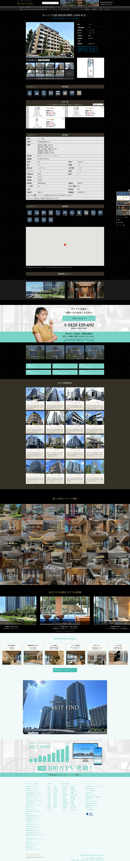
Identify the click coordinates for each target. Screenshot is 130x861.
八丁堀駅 (64, 807)
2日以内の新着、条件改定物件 (93, 797)
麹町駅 (72, 801)
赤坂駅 (64, 790)
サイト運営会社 (90, 340)
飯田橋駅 (73, 797)
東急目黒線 (40, 151)
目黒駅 (45, 145)
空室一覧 (107, 9)
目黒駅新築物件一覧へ (31, 366)
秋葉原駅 (73, 809)
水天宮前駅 (65, 803)
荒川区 (55, 801)
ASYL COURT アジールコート (33, 832)
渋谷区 (49, 788)
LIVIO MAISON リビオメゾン (32, 843)
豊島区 (55, 799)
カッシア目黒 (41, 6)
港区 (49, 786)
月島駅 (64, 809)
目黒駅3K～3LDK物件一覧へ (86, 372)
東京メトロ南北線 (42, 149)
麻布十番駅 (65, 786)
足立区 (49, 807)
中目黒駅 (73, 805)
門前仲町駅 (73, 790)
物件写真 (86, 9)
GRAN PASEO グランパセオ (32, 818)
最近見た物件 (120, 199)
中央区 (55, 786)
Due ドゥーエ (29, 813)
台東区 (55, 794)
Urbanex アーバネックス (31, 799)
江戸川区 (50, 809)
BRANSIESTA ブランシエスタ (33, 830)
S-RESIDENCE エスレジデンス (33, 820)
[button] (100, 611)
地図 (100, 9)
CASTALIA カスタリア (31, 803)
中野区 (49, 803)
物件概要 (94, 9)
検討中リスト (89, 799)
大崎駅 (72, 803)
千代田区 (56, 790)
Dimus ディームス (30, 807)
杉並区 (55, 803)
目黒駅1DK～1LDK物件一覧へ (60, 372)
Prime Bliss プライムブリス (32, 849)
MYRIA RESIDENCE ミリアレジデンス (34, 815)
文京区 (49, 794)
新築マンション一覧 (90, 794)
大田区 (49, 799)
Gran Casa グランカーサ (31, 828)
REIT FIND (22, 6)
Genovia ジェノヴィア (31, 822)
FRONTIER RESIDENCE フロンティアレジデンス (35, 835)
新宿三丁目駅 (74, 794)
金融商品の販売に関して (91, 803)
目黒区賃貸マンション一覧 (31, 6)
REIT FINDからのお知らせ (92, 805)
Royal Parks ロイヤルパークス (33, 824)
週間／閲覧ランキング (91, 788)
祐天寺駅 (46, 153)
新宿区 (49, 790)
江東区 (55, 788)
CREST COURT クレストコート (33, 826)
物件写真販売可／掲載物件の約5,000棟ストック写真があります (51, 78)
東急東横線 (40, 153)
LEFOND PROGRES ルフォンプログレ (34, 801)
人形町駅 (64, 801)
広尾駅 (64, 792)
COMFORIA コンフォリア (32, 790)
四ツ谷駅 (73, 799)
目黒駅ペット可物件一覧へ (32, 372)
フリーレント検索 (90, 790)
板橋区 (49, 805)
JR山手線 (40, 145)
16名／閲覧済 (66, 9)
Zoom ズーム (29, 841)
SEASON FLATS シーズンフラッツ (34, 811)
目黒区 (42, 141)
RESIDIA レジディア (30, 788)
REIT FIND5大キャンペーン (64, 670)
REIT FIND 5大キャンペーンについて (94, 786)
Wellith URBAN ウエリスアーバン (33, 839)
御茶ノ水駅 (73, 807)
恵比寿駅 (73, 788)
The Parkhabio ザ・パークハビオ (33, 792)
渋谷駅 (72, 786)
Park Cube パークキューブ (32, 797)
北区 (49, 801)
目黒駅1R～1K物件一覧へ (59, 366)
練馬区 (55, 805)
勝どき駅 (64, 799)
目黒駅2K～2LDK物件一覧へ (86, 366)
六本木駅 (64, 788)
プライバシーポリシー (91, 801)
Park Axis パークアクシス (32, 786)
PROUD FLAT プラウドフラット (33, 794)
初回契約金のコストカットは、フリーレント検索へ (64, 775)
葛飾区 (55, 807)
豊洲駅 (72, 792)
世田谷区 (56, 797)
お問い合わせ (77, 318)
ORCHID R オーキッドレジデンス (33, 805)
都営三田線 (40, 147)
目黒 (45, 141)
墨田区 (49, 797)
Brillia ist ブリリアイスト (31, 809)
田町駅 (64, 797)
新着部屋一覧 (89, 792)
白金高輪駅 (65, 794)
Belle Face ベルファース (31, 845)
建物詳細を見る (32, 86)
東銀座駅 (64, 805)
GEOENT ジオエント (30, 847)
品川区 (49, 792)
